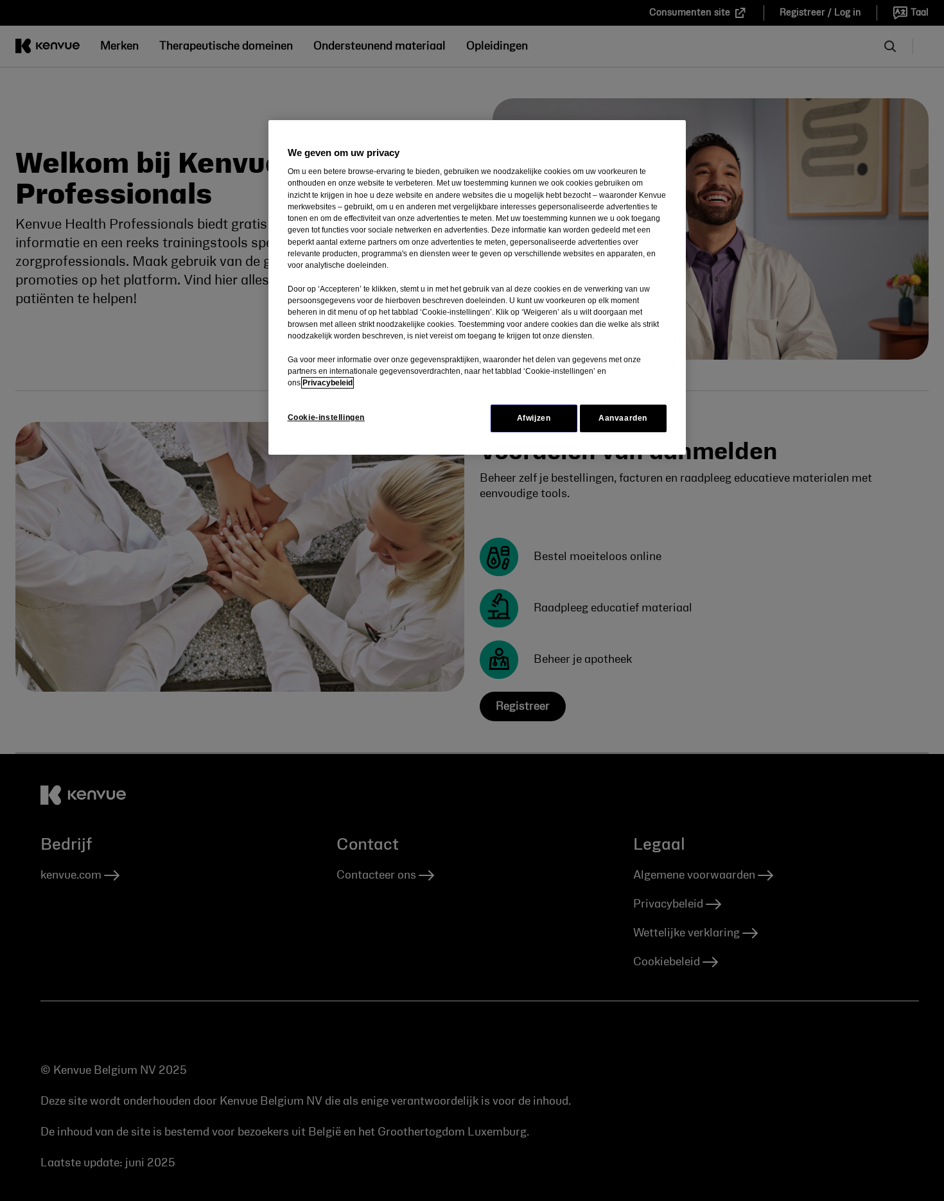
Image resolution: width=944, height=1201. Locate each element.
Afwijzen (534, 418)
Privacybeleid (327, 382)
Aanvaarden (623, 418)
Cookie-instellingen (326, 417)
